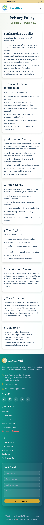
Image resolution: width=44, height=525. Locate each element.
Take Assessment (9, 427)
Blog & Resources (9, 423)
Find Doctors (7, 419)
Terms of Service (9, 442)
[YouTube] (41, 2)
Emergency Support (10, 431)
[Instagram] (39, 2)
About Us (5, 412)
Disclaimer (6, 454)
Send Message (23, 501)
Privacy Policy (7, 446)
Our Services (7, 415)
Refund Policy (7, 450)
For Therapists (8, 458)
